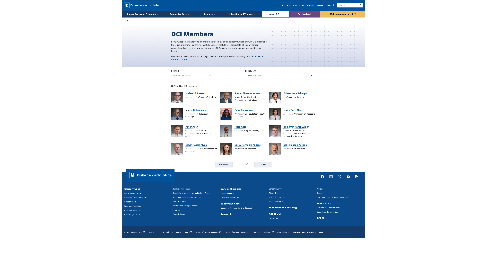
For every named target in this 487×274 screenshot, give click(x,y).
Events (296, 5)
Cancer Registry (275, 189)
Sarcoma (176, 210)
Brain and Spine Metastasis (135, 197)
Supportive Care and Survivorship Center (237, 208)
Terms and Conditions (262, 232)
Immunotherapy (227, 193)
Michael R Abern (194, 93)
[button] (312, 75)
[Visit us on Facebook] (322, 179)
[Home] (127, 20)
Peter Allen (191, 126)
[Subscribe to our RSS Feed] (356, 179)
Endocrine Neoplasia (132, 206)
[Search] (350, 5)
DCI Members (308, 5)
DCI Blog (286, 5)
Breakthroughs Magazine (327, 212)
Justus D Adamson (195, 110)
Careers (320, 193)
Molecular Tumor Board (230, 197)
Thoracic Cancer (179, 214)
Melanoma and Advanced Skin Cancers (188, 197)
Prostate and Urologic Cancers (185, 205)
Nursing (320, 189)
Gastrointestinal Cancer (133, 210)
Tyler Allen (240, 126)
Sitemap (151, 232)
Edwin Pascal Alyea (196, 144)
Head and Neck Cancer (181, 189)
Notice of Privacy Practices (236, 232)
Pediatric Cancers (179, 201)
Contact (321, 5)
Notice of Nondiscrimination (207, 232)
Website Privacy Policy (133, 232)
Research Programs (277, 197)
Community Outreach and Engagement (333, 197)
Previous (223, 164)
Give (329, 5)
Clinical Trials (274, 193)
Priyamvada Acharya (295, 93)
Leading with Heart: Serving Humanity (174, 232)
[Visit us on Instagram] (331, 179)
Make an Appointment (342, 14)
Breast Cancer (130, 202)
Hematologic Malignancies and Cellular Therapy (191, 193)
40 (247, 164)
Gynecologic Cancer (132, 214)
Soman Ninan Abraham (247, 93)
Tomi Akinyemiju (243, 110)
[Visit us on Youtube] (348, 179)
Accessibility (282, 232)
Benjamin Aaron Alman (296, 126)
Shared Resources (276, 201)
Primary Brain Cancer (133, 193)
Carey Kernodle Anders (247, 144)
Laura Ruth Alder (293, 110)
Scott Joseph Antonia (295, 144)
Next (263, 164)
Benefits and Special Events (328, 208)
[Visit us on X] (339, 179)
